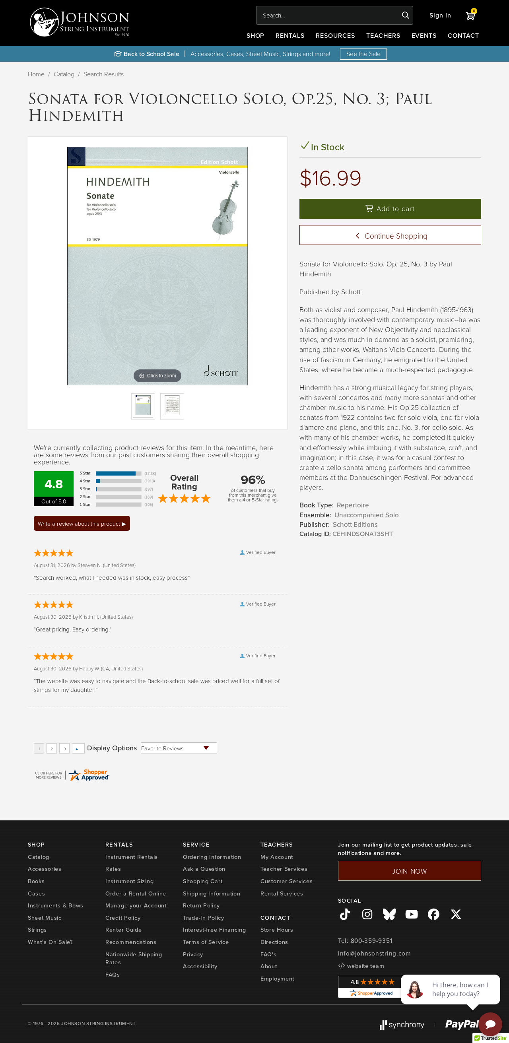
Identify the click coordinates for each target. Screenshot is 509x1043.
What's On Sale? (50, 942)
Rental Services (281, 893)
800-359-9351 (371, 940)
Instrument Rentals (131, 857)
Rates (113, 868)
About (268, 966)
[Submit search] (405, 15)
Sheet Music (45, 917)
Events (424, 35)
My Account (276, 857)
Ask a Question (204, 868)
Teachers (383, 35)
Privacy (193, 954)
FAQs (112, 974)
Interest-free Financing (214, 929)
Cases (36, 893)
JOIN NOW (409, 871)
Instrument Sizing (129, 881)
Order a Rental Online (135, 893)
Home (36, 74)
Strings (37, 929)
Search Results (104, 74)
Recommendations (131, 942)
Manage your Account (136, 905)
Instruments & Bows (56, 905)
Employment (277, 978)
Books (36, 881)
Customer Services (286, 881)
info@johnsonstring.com (374, 953)
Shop (256, 35)
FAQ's (268, 954)
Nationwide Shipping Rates (133, 958)
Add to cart (394, 208)
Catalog (64, 74)
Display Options (112, 748)
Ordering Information (212, 857)
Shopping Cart (202, 881)
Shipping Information (211, 893)
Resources (335, 35)
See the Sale (363, 53)
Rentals (290, 35)
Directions (274, 942)
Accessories (45, 868)
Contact (463, 35)
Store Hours (276, 929)
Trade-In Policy (203, 917)
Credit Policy (122, 917)
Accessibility (200, 966)
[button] (440, 15)
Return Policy (201, 905)
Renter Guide (123, 929)
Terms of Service (206, 942)
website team (364, 965)
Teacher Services (284, 868)
